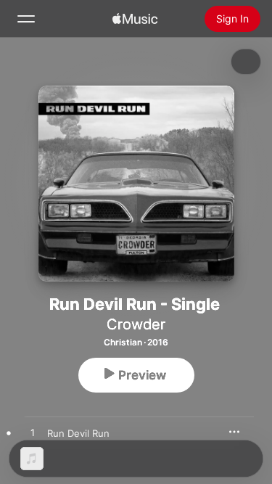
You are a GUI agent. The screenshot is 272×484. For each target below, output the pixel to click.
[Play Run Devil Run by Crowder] (32, 433)
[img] (134, 18)
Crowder (136, 324)
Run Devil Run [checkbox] (78, 433)
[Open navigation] (26, 19)
